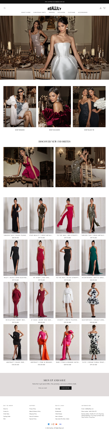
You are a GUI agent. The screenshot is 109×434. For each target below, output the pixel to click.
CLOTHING (71, 12)
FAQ (4, 419)
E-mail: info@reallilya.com (87, 409)
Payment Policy (32, 419)
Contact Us (5, 411)
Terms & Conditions (33, 416)
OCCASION (61, 12)
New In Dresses (59, 416)
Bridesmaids (58, 411)
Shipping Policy (33, 414)
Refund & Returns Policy (35, 411)
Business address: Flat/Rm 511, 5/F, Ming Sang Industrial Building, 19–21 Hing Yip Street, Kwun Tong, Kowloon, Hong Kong (92, 415)
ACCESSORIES (83, 12)
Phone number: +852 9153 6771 (89, 411)
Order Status (6, 414)
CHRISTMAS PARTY (39, 12)
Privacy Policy (32, 409)
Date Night (57, 409)
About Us (5, 409)
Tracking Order (6, 416)
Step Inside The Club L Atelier (62, 419)
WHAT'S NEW (26, 12)
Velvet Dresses (58, 414)
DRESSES (52, 12)
